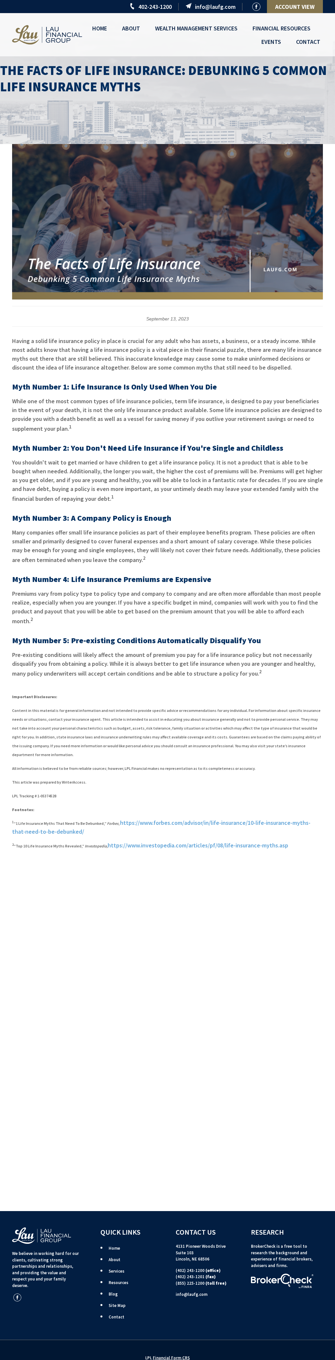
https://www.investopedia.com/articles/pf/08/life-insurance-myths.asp (198, 845)
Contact (116, 1317)
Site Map (117, 1305)
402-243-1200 (155, 6)
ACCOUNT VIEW (295, 6)
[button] (100, 28)
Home (114, 1248)
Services (116, 1271)
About (114, 1259)
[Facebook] (256, 7)
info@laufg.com (215, 6)
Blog (113, 1294)
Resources (118, 1282)
